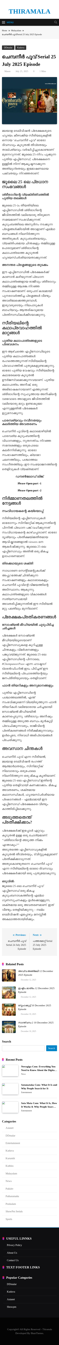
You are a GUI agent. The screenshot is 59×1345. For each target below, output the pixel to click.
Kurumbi (10, 1158)
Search (6, 1041)
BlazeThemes (37, 1333)
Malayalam (11, 1173)
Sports (9, 1219)
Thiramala (29, 11)
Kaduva (20, 47)
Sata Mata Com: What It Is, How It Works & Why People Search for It (39, 1107)
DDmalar (8, 47)
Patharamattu (12, 1196)
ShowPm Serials (14, 1211)
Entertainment (26, 1093)
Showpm (11, 1306)
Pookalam (11, 1204)
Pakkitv (9, 1188)
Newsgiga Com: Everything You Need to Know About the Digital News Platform (38, 1070)
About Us (12, 1252)
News (23, 1074)
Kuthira (9, 1165)
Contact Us (13, 1260)
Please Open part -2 (29, 490)
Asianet (9, 1128)
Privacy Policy (14, 1245)
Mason (7, 71)
